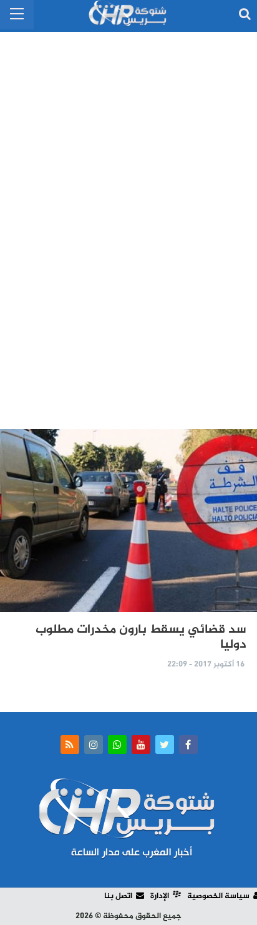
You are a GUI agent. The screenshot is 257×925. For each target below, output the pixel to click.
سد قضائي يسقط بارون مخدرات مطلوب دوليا (141, 637)
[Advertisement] (128, 224)
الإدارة (159, 896)
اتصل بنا (118, 896)
